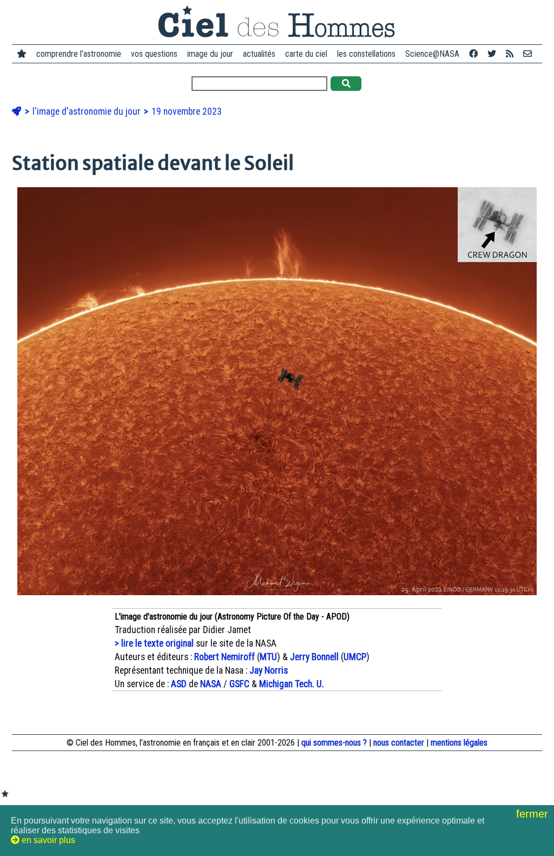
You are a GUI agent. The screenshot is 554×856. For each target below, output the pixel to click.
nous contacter (398, 743)
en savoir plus (47, 840)
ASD (179, 684)
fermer (533, 814)
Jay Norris (268, 670)
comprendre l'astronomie (78, 54)
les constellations (366, 54)
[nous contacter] (527, 54)
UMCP (355, 656)
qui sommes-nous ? (334, 743)
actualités (259, 54)
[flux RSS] (509, 54)
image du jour (210, 54)
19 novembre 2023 (186, 111)
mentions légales (459, 743)
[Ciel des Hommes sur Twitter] (492, 54)
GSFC (239, 684)
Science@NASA (432, 54)
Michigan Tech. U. (291, 684)
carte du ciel (306, 54)
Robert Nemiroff (224, 656)
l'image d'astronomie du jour (87, 111)
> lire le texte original (154, 643)
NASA (210, 684)
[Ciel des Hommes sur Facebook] (473, 54)
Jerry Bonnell (314, 656)
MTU (268, 656)
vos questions (154, 54)
